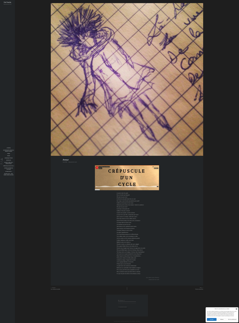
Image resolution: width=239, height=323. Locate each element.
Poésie (8, 153)
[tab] (1, 159)
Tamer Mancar (138, 321)
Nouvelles (8, 160)
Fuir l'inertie (7, 2)
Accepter (212, 319)
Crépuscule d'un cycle (72, 162)
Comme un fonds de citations (8, 169)
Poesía (8, 155)
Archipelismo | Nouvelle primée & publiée (8, 151)
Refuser (222, 319)
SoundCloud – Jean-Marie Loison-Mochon (9, 174)
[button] (236, 309)
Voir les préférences (232, 319)
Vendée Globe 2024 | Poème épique (8, 163)
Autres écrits (8, 171)
